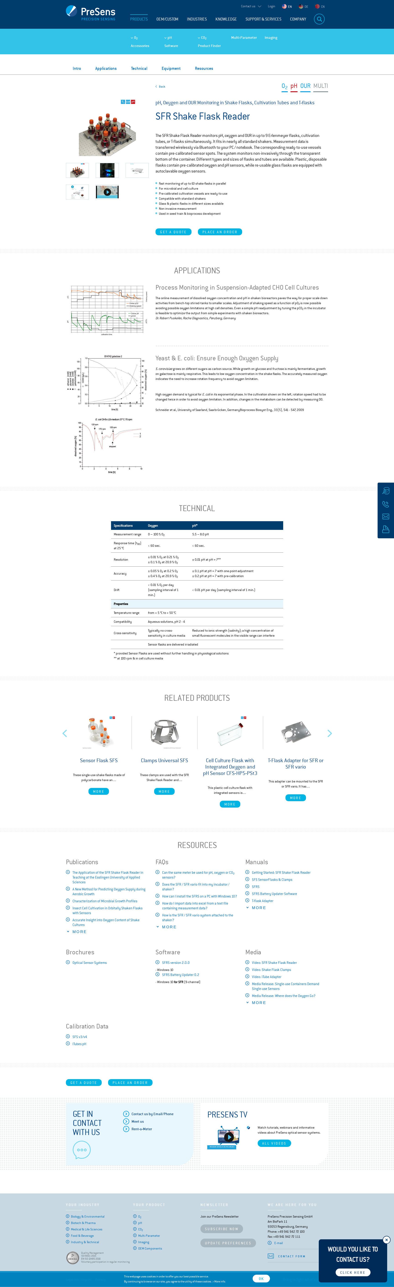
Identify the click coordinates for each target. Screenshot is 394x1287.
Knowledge (226, 19)
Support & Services (263, 19)
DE (306, 7)
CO (204, 37)
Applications (106, 68)
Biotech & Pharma (83, 1223)
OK (261, 1278)
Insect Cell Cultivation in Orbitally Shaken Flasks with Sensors (108, 910)
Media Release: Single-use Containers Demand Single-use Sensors (285, 986)
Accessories (140, 45)
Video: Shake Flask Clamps (271, 970)
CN (323, 7)
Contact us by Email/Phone (153, 1114)
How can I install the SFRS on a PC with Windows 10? (199, 896)
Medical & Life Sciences (86, 1229)
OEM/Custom (167, 19)
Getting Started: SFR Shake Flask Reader (281, 872)
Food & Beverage (82, 1236)
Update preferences (228, 1243)
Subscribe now (221, 1229)
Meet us (138, 1121)
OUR (305, 86)
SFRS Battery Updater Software (274, 894)
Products (139, 19)
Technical (139, 68)
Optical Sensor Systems (90, 962)
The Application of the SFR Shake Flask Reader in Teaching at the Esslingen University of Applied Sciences (108, 877)
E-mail (278, 1243)
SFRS (255, 886)
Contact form (292, 1256)
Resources (204, 68)
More (99, 791)
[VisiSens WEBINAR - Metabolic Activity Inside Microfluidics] (229, 1137)
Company (298, 19)
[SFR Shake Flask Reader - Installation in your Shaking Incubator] (107, 192)
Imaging (271, 37)
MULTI (320, 86)
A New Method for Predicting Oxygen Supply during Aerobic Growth (109, 891)
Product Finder (209, 45)
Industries (197, 19)
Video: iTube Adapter (266, 977)
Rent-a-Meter (142, 1129)
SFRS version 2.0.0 (176, 962)
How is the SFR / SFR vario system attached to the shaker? (197, 917)
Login (271, 6)
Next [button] (330, 732)
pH (170, 37)
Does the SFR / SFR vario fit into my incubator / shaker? (195, 886)
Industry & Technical (85, 1242)
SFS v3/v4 (80, 1037)
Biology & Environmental (87, 1216)
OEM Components (150, 1248)
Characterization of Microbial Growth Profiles (105, 901)
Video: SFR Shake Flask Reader (274, 962)
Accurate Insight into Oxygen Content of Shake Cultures (106, 922)
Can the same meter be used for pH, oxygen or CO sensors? (198, 874)
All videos (274, 1143)
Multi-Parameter (244, 37)
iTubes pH (79, 1044)
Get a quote (173, 232)
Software (171, 45)
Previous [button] (64, 732)
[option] (99, 755)
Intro (77, 68)
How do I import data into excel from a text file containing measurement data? (195, 905)
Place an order (220, 232)
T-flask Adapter (262, 901)
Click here (353, 1272)
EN (290, 7)
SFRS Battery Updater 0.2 (180, 975)
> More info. (219, 1281)
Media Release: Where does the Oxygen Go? (284, 996)
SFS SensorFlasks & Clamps (272, 879)
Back (162, 87)
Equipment (171, 68)
